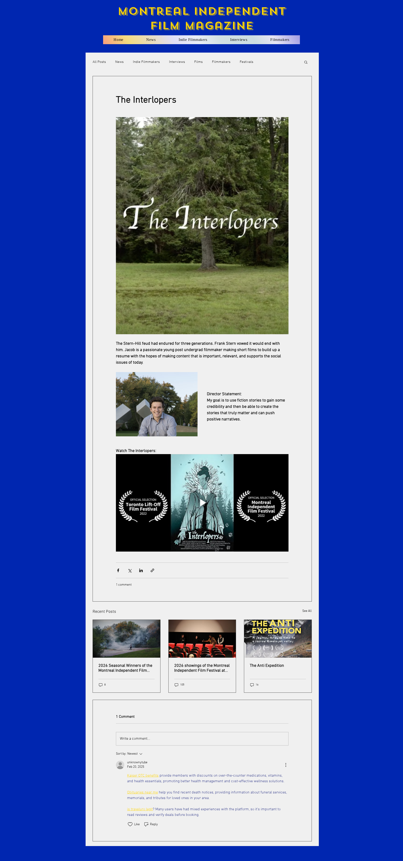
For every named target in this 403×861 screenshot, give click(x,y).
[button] (306, 62)
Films (198, 62)
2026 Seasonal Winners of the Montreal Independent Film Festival (125, 668)
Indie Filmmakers (146, 62)
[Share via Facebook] (118, 570)
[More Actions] (285, 765)
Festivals (246, 62)
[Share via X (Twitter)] (129, 570)
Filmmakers (221, 62)
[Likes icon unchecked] (130, 824)
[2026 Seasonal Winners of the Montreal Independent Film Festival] (126, 639)
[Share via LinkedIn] (141, 570)
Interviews (177, 62)
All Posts (99, 62)
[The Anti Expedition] (278, 639)
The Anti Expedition (267, 665)
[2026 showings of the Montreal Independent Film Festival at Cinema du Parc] (202, 639)
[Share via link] (152, 570)
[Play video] (202, 502)
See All (307, 611)
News (119, 62)
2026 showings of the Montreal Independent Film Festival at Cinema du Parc (202, 668)
